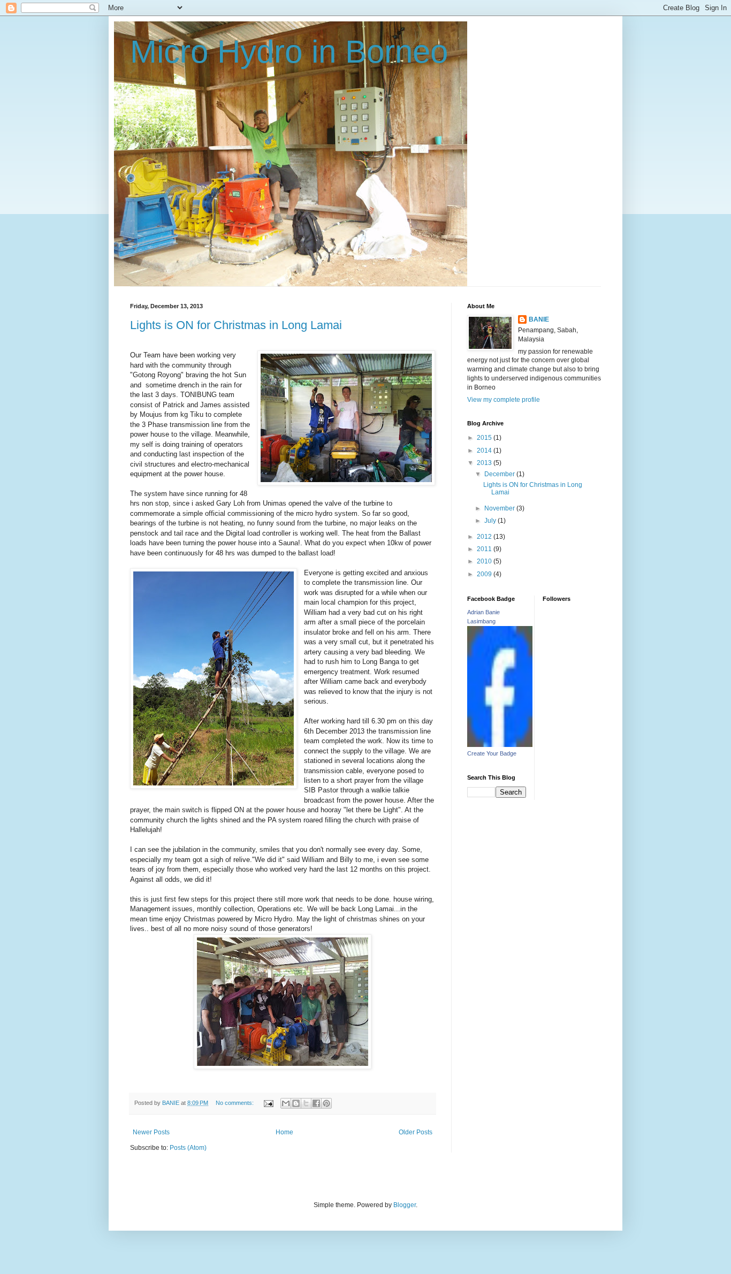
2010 (485, 561)
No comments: (235, 1103)
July (491, 520)
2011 (485, 549)
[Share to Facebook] (316, 1103)
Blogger (404, 1205)
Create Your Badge (491, 753)
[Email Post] (268, 1103)
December (500, 474)
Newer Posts (151, 1132)
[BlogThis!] (296, 1103)
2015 (485, 437)
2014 (485, 450)
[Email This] (285, 1103)
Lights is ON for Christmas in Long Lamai (236, 325)
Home (284, 1132)
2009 (485, 574)
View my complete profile (503, 399)
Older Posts (415, 1132)
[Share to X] (306, 1103)
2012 (485, 536)
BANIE (539, 319)
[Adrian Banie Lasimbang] (499, 745)
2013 (485, 463)
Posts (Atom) (188, 1147)
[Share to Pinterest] (326, 1103)
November (500, 508)
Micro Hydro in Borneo (289, 52)
